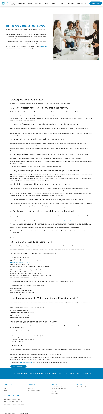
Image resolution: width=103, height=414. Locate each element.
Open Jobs (22, 362)
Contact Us (29, 362)
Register (95, 3)
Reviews (71, 3)
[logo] (9, 3)
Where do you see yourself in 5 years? (20, 262)
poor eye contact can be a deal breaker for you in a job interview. (37, 236)
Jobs (30, 3)
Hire (53, 3)
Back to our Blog (18, 366)
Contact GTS (81, 3)
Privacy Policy (8, 392)
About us (21, 3)
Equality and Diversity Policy (37, 392)
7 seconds (38, 38)
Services (38, 3)
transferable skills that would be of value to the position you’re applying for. (54, 220)
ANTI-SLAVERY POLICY (34, 390)
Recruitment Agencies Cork (12, 399)
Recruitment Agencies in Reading (14, 404)
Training (61, 3)
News (47, 3)
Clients (6, 390)
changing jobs (43, 46)
